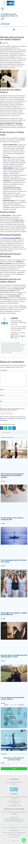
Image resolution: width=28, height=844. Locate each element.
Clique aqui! (14, 719)
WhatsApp (9, 311)
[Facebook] (12, 789)
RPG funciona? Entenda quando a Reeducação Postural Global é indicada (12, 475)
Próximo (21, 705)
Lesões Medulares (8, 168)
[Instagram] (16, 789)
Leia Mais (3, 481)
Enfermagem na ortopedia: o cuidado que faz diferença (14, 613)
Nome (2, 389)
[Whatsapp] (24, 840)
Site (1, 401)
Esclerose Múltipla (5, 123)
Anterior (6, 705)
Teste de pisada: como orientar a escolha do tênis (12, 518)
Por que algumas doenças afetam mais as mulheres (12, 698)
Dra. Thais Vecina (21, 308)
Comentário (4, 370)
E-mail (2, 395)
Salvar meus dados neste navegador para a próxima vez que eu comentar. (12, 409)
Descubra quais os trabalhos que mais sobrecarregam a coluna (14, 656)
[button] (14, 29)
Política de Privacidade (14, 837)
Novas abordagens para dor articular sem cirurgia (13, 561)
